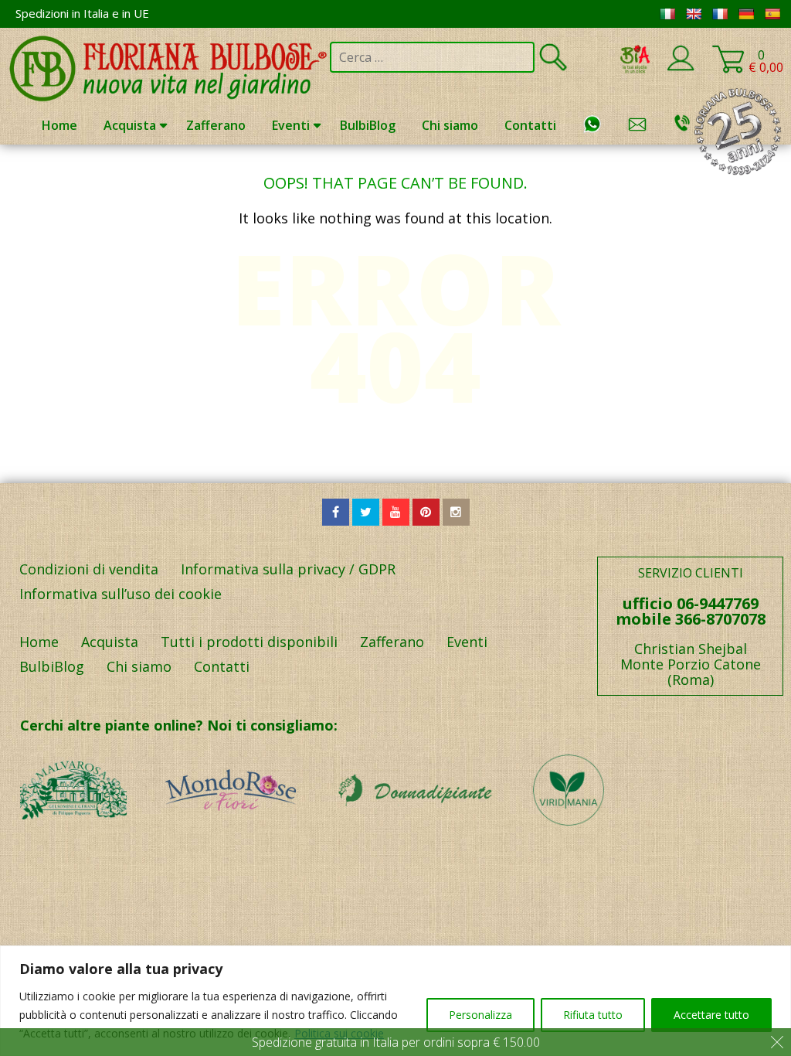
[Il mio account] (680, 68)
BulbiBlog (368, 125)
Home (59, 125)
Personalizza (480, 1014)
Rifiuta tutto (593, 1014)
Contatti (530, 125)
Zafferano (216, 125)
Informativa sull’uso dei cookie (120, 593)
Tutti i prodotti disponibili (249, 641)
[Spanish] (772, 14)
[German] (746, 14)
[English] (693, 14)
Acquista (130, 125)
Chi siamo (450, 125)
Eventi (291, 125)
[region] (395, 1000)
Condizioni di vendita (88, 569)
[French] (720, 14)
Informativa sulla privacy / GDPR (288, 569)
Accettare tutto (711, 1014)
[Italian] (667, 14)
